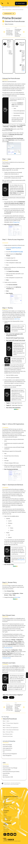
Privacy (5, 826)
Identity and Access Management (10, 753)
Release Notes (7, 799)
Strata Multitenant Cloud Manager (10, 767)
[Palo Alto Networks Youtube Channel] (15, 835)
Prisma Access (6, 766)
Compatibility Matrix (8, 804)
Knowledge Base (7, 820)
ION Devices (5, 775)
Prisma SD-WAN (6, 773)
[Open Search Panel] (8, 3)
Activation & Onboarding (15, 783)
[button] (27, 675)
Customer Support (7, 817)
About (5, 813)
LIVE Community (7, 818)
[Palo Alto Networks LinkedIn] (8, 835)
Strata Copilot (21, 3)
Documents (6, 831)
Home (3, 9)
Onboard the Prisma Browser (17, 9)
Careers (5, 815)
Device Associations (7, 750)
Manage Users (16, 222)
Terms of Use (6, 829)
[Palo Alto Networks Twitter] (11, 835)
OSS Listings (6, 806)
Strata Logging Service (7, 748)
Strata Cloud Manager (7, 744)
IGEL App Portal (21, 559)
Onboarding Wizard (8, 647)
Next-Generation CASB (8, 777)
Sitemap (5, 807)
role (23, 70)
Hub (4, 751)
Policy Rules (17, 597)
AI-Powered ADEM (6, 769)
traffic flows (17, 318)
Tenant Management (7, 755)
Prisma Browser (8, 9)
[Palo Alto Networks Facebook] (5, 835)
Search (5, 801)
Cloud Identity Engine (7, 746)
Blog (4, 802)
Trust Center (6, 827)
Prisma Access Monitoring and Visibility (11, 771)
